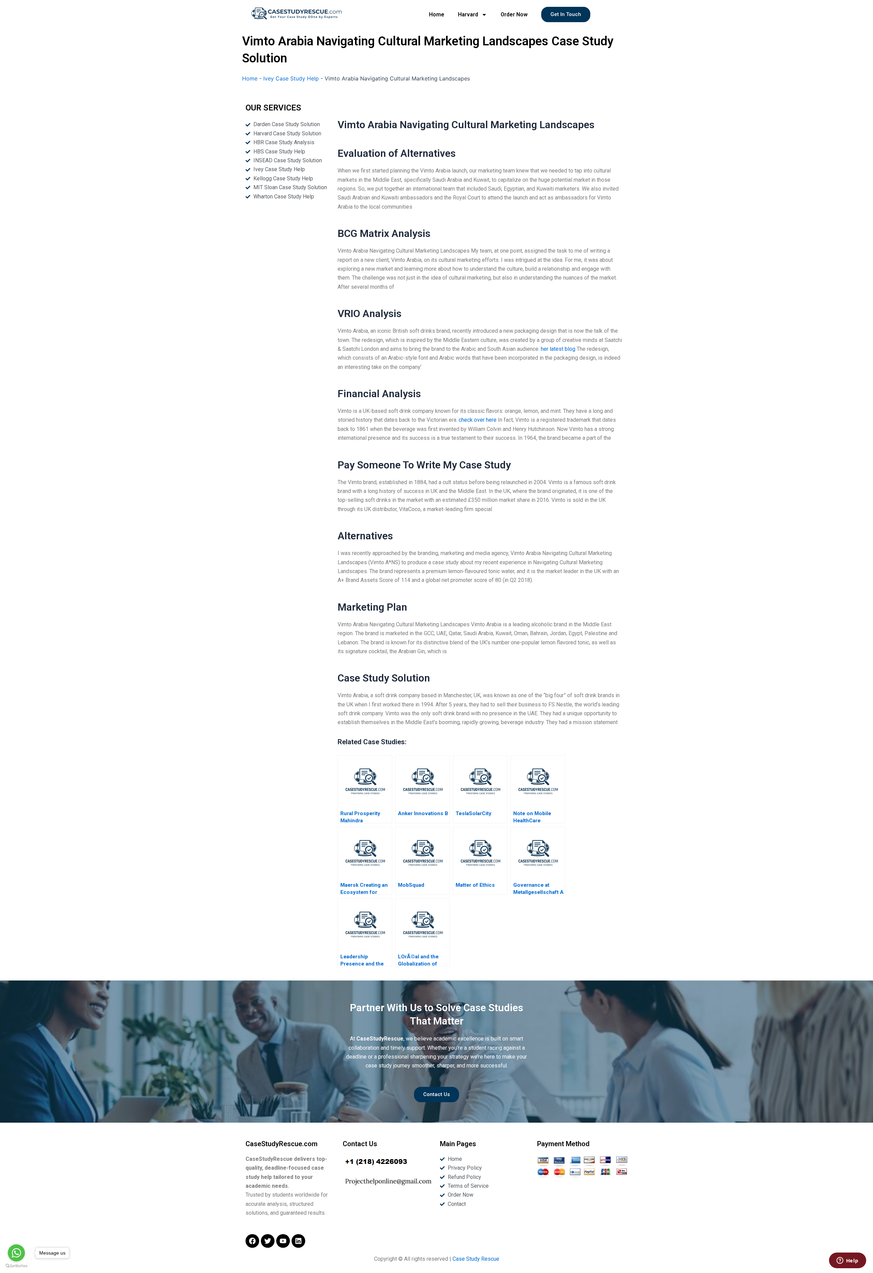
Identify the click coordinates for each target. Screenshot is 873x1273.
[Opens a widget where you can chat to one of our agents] (847, 1261)
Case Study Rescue (476, 1259)
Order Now (514, 14)
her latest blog (558, 349)
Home (436, 14)
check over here (478, 420)
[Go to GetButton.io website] (16, 1266)
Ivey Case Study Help (291, 78)
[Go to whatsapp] (16, 1252)
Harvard (468, 14)
